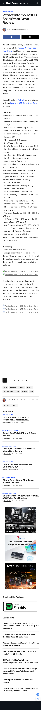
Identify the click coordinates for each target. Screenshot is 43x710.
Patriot (21, 100)
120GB (5, 387)
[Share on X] (30, 37)
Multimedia (6, 477)
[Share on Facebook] (11, 37)
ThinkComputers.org (17, 3)
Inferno (22, 387)
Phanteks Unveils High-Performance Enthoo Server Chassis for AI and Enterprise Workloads (21, 625)
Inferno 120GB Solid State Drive (23, 103)
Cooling (5, 415)
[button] (4, 3)
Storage (10, 11)
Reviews (5, 11)
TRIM (31, 391)
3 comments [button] (11, 405)
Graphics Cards (7, 446)
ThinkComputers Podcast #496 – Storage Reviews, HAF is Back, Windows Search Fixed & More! (20, 671)
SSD (18, 391)
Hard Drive (13, 387)
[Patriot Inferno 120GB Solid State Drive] (20, 271)
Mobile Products (8, 430)
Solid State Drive (8, 391)
